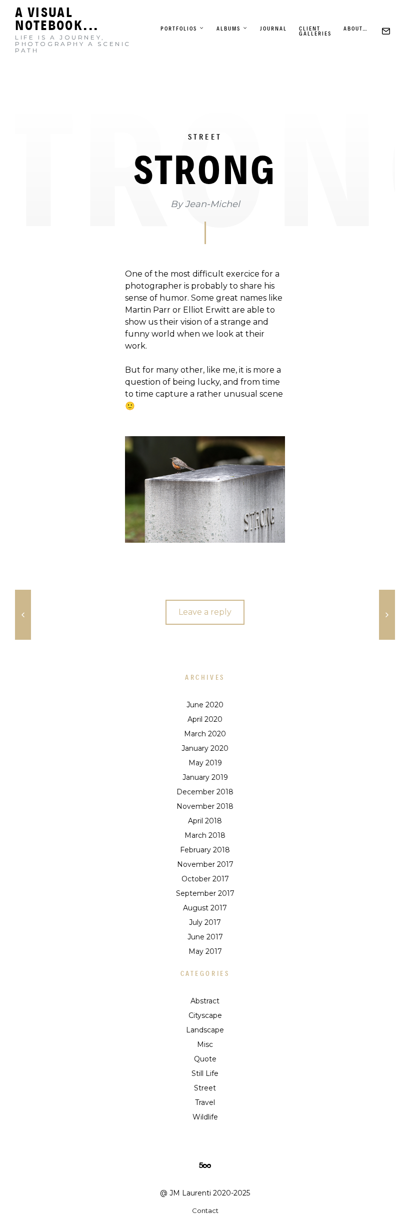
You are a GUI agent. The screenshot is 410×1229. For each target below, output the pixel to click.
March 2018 (205, 835)
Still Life (205, 1073)
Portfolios (178, 28)
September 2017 (205, 893)
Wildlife (205, 1116)
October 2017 (205, 878)
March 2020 (205, 733)
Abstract (205, 1000)
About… (356, 28)
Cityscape (205, 1015)
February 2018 (205, 849)
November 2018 (205, 806)
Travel (205, 1102)
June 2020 (205, 704)
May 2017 (205, 951)
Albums (228, 28)
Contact (205, 1210)
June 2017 (205, 936)
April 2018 (205, 820)
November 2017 (205, 864)
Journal (273, 28)
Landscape (205, 1029)
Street (205, 137)
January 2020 (205, 748)
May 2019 (205, 762)
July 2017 (205, 922)
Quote (205, 1058)
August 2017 (205, 907)
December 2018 (205, 791)
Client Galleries (315, 31)
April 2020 (205, 719)
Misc (205, 1044)
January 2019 (205, 777)
